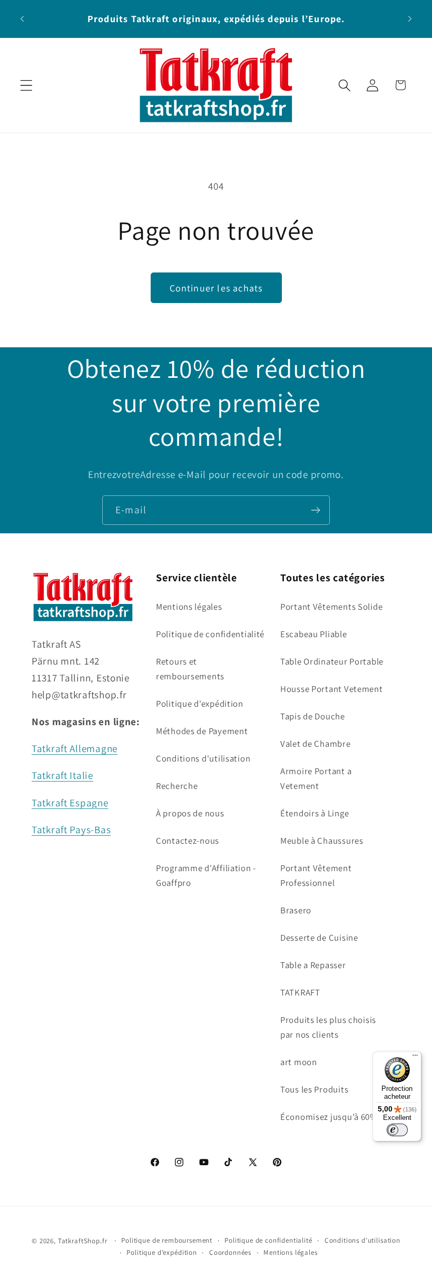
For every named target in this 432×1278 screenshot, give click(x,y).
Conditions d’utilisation (362, 1240)
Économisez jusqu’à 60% (329, 1117)
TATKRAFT (300, 992)
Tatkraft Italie (62, 775)
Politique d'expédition (199, 703)
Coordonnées (230, 1252)
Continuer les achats (216, 288)
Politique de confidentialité (210, 634)
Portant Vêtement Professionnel (316, 875)
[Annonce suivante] (409, 18)
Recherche (177, 786)
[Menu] (415, 1057)
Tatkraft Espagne (70, 802)
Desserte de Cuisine (319, 937)
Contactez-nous (187, 840)
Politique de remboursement (166, 1240)
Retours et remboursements (190, 669)
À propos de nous (190, 813)
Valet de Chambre (315, 743)
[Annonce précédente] (22, 18)
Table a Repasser (313, 965)
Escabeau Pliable (313, 634)
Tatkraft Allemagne (74, 748)
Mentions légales (189, 606)
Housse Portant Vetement (331, 689)
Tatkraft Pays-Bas (71, 829)
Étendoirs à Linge (314, 813)
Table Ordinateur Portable (332, 661)
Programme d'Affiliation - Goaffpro (206, 875)
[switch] (397, 1130)
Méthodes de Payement (202, 731)
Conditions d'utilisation (203, 758)
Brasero (295, 910)
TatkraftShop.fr (82, 1240)
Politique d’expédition (161, 1252)
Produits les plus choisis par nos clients (328, 1027)
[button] (27, 85)
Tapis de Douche (312, 716)
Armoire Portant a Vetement (315, 778)
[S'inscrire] (315, 510)
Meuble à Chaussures (322, 840)
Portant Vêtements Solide (331, 606)
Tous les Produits (314, 1089)
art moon (298, 1062)
